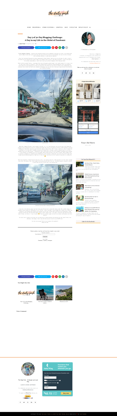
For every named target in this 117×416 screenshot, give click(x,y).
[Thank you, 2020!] (63, 292)
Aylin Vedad (22, 44)
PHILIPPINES (36, 27)
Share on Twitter (43, 47)
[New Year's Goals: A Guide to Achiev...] (45, 292)
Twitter (45, 240)
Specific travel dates (52, 382)
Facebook (40, 240)
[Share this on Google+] (53, 47)
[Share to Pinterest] (66, 47)
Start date (46, 385)
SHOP (66, 27)
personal (20, 33)
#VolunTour (28, 393)
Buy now (66, 393)
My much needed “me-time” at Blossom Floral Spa (91, 197)
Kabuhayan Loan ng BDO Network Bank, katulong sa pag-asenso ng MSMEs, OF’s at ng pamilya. (92, 209)
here (50, 210)
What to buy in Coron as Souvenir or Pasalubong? (92, 186)
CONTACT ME (73, 27)
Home (29, 27)
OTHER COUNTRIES (47, 27)
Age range (46, 375)
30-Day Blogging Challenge (24, 53)
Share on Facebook (26, 47)
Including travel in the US (53, 380)
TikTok (32, 210)
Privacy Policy (83, 27)
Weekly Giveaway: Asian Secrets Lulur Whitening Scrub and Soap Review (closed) (92, 176)
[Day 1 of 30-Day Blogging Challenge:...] (26, 292)
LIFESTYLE (59, 27)
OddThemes (83, 414)
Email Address (38, 234)
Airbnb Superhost (95, 58)
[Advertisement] (45, 258)
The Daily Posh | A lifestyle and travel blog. (55, 414)
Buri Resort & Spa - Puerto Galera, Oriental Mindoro (92, 164)
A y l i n (98, 54)
